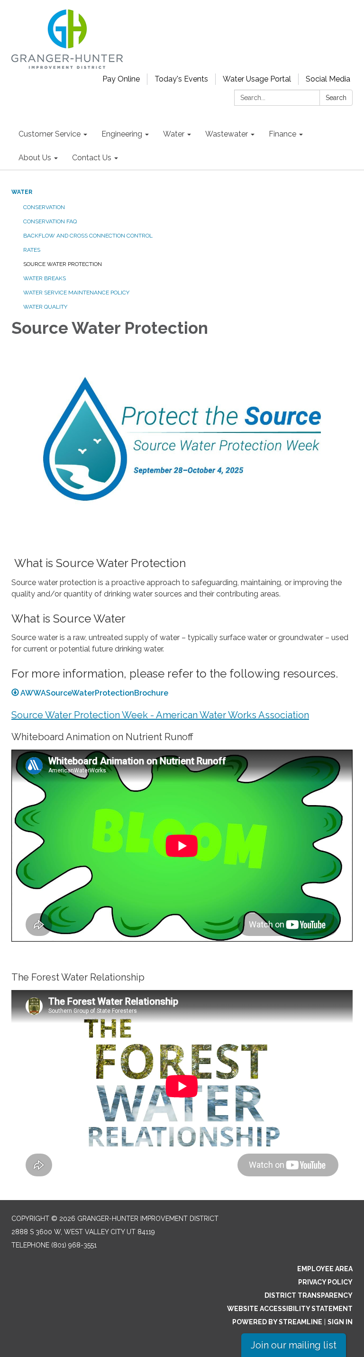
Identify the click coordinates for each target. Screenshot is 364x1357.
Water (21, 192)
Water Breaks (44, 278)
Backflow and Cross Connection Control (88, 235)
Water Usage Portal (257, 78)
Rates (31, 250)
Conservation (44, 207)
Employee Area (325, 1269)
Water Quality (45, 306)
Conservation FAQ (50, 221)
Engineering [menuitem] (121, 133)
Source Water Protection (62, 264)
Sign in (340, 1322)
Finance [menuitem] (282, 133)
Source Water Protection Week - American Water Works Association (160, 715)
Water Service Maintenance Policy (76, 292)
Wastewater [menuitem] (226, 133)
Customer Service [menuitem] (49, 133)
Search (336, 97)
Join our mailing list (294, 1345)
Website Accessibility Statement (290, 1308)
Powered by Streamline (277, 1322)
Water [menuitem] (173, 133)
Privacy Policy (325, 1282)
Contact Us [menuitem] (91, 157)
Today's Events (181, 78)
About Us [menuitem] (34, 157)
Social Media (328, 78)
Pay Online (121, 78)
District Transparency (308, 1295)
